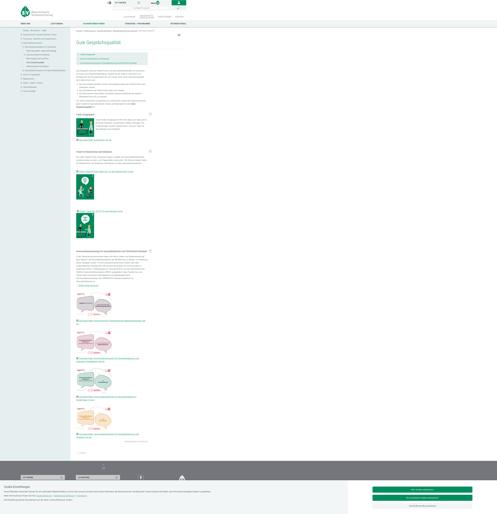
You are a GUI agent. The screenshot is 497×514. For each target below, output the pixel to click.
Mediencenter (28, 78)
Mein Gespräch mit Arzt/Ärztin (37, 58)
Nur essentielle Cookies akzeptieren (422, 498)
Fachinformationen (94, 23)
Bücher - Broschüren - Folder (34, 30)
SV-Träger (120, 2)
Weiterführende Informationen (37, 66)
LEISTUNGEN (129, 17)
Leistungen (57, 23)
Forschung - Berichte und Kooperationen (39, 39)
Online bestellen (29, 91)
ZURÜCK (82, 453)
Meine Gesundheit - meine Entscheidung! (41, 51)
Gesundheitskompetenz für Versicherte (40, 47)
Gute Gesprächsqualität (35, 62)
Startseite (79, 31)
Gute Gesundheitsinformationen (38, 55)
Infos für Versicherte (31, 74)
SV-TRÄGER (28, 477)
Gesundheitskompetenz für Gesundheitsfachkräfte (45, 70)
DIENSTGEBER (164, 17)
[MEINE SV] (156, 2)
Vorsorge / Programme (137, 23)
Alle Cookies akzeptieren (422, 489)
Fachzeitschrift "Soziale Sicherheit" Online (40, 34)
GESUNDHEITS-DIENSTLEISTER (147, 16)
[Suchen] (181, 8)
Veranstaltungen (30, 87)
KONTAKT (180, 17)
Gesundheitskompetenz (32, 43)
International (178, 23)
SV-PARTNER (83, 477)
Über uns (25, 23)
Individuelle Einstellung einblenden (422, 506)
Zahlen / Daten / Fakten (33, 83)
